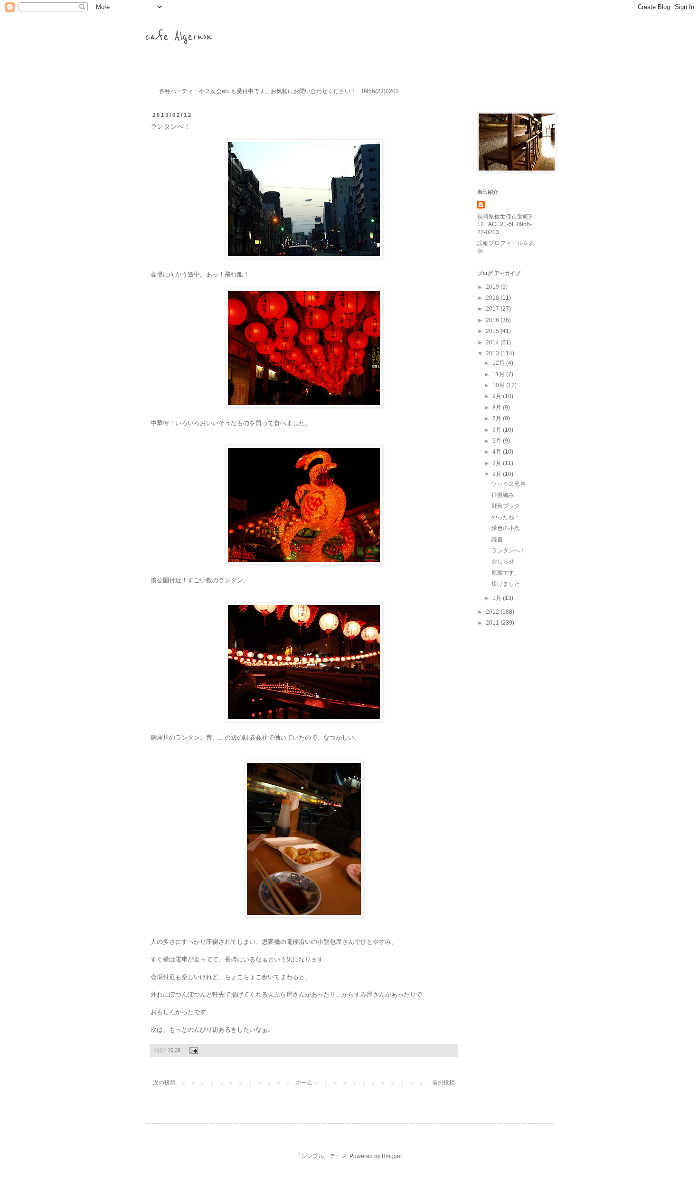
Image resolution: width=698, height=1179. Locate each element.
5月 (497, 440)
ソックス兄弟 (508, 484)
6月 (497, 430)
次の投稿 (164, 1082)
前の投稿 (443, 1082)
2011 (493, 622)
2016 (493, 320)
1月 (497, 598)
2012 (493, 612)
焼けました (505, 583)
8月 (497, 407)
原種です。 (505, 573)
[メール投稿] (192, 1050)
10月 (499, 385)
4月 (497, 451)
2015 (493, 331)
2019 (493, 287)
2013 (493, 353)
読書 (497, 539)
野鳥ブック (505, 506)
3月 (497, 463)
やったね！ (505, 517)
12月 (499, 363)
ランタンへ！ (508, 550)
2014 (493, 342)
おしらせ (502, 561)
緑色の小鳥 (505, 528)
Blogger (392, 1156)
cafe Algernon (178, 36)
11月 (499, 374)
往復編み (502, 495)
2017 (493, 308)
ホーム (303, 1082)
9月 (497, 396)
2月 (497, 474)
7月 (497, 418)
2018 (493, 298)
